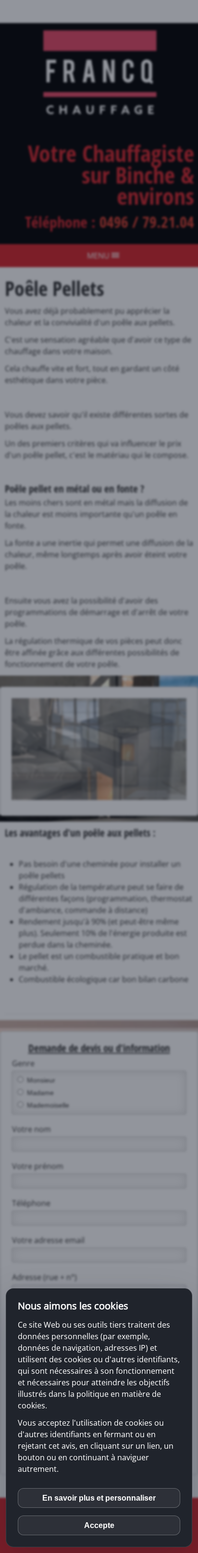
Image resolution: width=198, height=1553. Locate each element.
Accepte (99, 1525)
